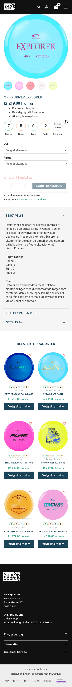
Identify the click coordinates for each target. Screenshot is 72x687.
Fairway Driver (25, 199)
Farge (7, 157)
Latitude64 (40, 199)
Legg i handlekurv (49, 185)
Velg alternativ (19, 406)
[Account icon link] (47, 7)
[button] (39, 7)
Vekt (7, 144)
